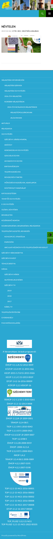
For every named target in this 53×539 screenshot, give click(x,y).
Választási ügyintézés (14, 91)
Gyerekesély (7, 317)
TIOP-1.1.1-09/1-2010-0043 (19, 426)
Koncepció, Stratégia (14, 237)
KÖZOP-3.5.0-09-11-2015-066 (19, 369)
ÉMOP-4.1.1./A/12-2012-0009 (19, 365)
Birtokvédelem (11, 166)
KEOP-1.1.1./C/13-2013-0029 (19, 377)
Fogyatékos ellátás (10, 323)
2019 (9, 290)
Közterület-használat (15, 188)
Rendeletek (7, 215)
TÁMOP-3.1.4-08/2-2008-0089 (19, 459)
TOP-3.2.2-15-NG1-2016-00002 (19, 496)
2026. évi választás (12, 96)
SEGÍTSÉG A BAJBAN (30, 31)
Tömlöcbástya (8, 263)
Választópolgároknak (21, 112)
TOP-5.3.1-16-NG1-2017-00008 (19, 505)
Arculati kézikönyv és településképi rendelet (26, 247)
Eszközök (9, 242)
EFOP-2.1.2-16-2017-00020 (19, 509)
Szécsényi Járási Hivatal (15, 139)
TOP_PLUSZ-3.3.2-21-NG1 (19, 521)
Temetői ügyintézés (10, 199)
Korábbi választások (14, 102)
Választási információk (12, 80)
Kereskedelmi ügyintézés (16, 150)
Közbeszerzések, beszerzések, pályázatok (20, 226)
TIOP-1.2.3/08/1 (19, 439)
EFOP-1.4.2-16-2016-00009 (19, 381)
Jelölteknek (16, 118)
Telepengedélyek (12, 172)
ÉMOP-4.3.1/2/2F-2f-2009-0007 (19, 435)
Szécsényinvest (8, 258)
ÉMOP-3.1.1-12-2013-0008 (19, 403)
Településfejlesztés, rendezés (15, 231)
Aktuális (5, 123)
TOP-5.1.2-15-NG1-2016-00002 (19, 492)
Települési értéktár (10, 312)
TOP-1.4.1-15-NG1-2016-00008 (19, 500)
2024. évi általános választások (22, 107)
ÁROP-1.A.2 (19, 455)
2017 (9, 301)
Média (4, 269)
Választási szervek (13, 85)
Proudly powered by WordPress (13, 535)
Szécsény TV (9, 285)
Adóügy (8, 145)
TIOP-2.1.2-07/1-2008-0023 (19, 451)
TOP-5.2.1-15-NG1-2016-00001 (19, 488)
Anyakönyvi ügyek (13, 161)
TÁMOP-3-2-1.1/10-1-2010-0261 (19, 399)
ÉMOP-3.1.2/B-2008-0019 (19, 443)
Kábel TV (8, 307)
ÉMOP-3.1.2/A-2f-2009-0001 (19, 418)
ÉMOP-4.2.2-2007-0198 (19, 467)
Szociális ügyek (11, 156)
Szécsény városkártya (12, 253)
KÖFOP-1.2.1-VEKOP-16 (19, 385)
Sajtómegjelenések (13, 280)
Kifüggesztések (8, 193)
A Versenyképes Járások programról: (19, 351)
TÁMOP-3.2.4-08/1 (19, 422)
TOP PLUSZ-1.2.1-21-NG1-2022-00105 (19, 524)
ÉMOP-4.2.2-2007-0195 (19, 463)
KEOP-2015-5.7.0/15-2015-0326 (19, 373)
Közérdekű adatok (10, 220)
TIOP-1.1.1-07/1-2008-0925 (19, 430)
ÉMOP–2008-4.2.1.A (19, 447)
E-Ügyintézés (7, 204)
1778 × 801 (16, 31)
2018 (9, 296)
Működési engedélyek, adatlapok (20, 183)
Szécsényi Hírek (11, 274)
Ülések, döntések (9, 210)
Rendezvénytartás (13, 177)
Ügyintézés (6, 134)
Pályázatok (6, 129)
